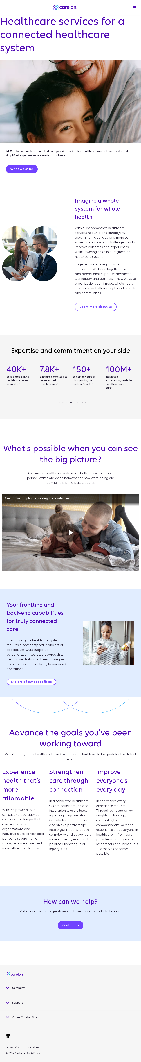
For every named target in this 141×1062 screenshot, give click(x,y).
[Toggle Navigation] (134, 7)
